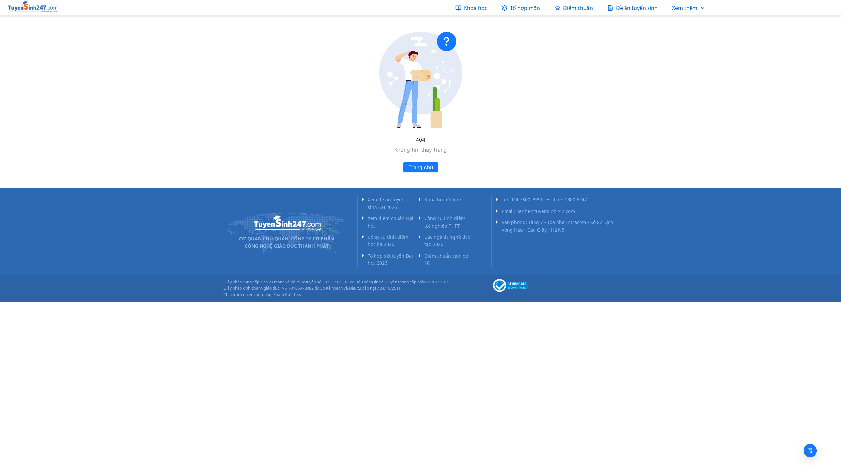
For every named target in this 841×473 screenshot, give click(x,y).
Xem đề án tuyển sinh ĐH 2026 (386, 203)
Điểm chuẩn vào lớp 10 (446, 259)
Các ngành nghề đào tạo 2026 (447, 240)
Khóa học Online (442, 199)
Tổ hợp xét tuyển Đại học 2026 (390, 259)
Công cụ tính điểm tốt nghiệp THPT (444, 222)
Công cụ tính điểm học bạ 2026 (388, 240)
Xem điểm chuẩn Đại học (390, 222)
